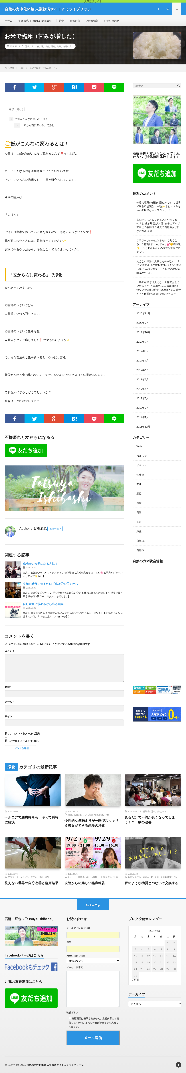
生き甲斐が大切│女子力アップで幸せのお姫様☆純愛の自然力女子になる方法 (158, 227)
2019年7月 (142, 360)
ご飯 (37, 46)
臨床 (59, 46)
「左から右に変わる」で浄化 (34, 125)
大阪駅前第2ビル (169, 877)
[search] (178, 85)
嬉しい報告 (91, 877)
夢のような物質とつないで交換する (152, 883)
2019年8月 (142, 351)
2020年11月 (143, 313)
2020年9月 (142, 322)
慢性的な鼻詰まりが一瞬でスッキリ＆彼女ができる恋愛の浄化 (91, 822)
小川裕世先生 (105, 877)
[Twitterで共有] (34, 87)
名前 (8, 687)
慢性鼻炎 (98, 815)
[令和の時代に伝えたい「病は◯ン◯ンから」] (13, 590)
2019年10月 (143, 332)
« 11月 (135, 980)
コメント (10, 650)
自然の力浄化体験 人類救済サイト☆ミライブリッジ (55, 1064)
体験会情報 (92, 20)
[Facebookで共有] (15, 87)
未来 (138, 521)
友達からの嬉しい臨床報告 (85, 883)
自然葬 (140, 550)
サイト (8, 716)
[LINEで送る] (114, 87)
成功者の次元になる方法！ (40, 563)
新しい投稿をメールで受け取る (22, 740)
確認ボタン (72, 1012)
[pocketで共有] (94, 87)
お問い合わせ (111, 20)
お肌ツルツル (134, 877)
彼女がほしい (80, 815)
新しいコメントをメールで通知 (22, 733)
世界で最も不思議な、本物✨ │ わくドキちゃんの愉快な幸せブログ (158, 206)
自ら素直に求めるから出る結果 (43, 604)
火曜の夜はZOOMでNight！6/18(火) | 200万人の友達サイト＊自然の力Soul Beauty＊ (158, 268)
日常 (138, 512)
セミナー (72, 877)
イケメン (24, 877)
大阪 (157, 877)
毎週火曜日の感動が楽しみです (154, 202)
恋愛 (138, 502)
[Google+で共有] (54, 87)
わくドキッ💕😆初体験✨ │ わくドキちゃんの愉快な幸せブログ (158, 248)
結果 (47, 877)
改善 (116, 877)
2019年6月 (142, 369)
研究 (53, 46)
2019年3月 (142, 398)
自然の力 (75, 20)
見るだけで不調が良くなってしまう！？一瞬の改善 (150, 819)
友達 (138, 484)
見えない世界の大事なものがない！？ (158, 261)
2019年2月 (142, 407)
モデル (34, 877)
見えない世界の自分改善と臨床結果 (31, 883)
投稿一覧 (54, 528)
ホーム (8, 20)
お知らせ (141, 455)
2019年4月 (142, 388)
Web (139, 446)
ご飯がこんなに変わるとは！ (29, 118)
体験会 (140, 474)
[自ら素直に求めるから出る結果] (13, 610)
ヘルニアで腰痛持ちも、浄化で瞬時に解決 (31, 819)
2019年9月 (142, 341)
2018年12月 (143, 426)
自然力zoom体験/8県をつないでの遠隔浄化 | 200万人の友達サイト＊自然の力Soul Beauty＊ (158, 289)
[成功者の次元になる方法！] (13, 569)
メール (9, 701)
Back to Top (93, 905)
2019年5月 (142, 379)
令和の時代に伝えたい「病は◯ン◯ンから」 (52, 583)
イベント (141, 465)
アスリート (13, 877)
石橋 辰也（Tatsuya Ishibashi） (36, 20)
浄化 (61, 20)
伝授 (70, 815)
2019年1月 (142, 417)
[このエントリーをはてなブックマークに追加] (74, 87)
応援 (138, 493)
